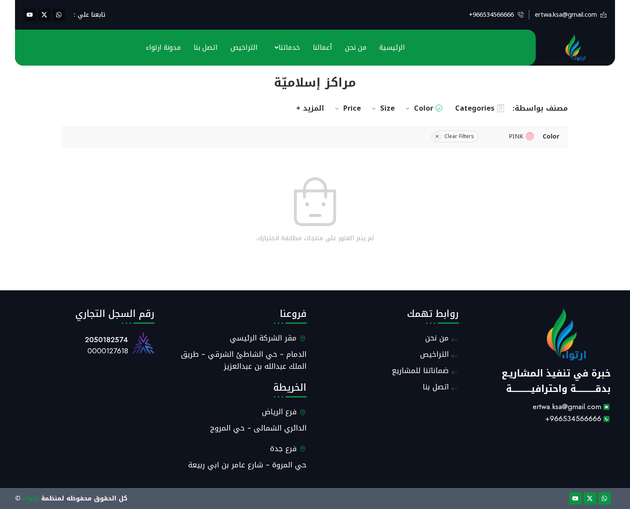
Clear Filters (459, 136)
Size (387, 108)
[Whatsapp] (59, 15)
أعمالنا (322, 47)
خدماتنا (289, 47)
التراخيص (244, 47)
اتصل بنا (206, 47)
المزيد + (310, 108)
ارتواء (31, 498)
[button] (285, 47)
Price (352, 108)
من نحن (355, 47)
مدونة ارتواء (163, 47)
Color (423, 108)
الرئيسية (392, 47)
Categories (475, 108)
